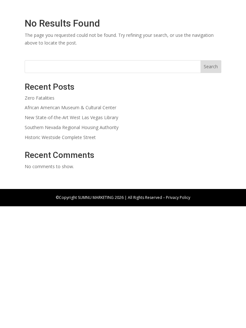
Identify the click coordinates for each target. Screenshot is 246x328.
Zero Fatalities (39, 98)
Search (211, 66)
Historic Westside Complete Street (60, 137)
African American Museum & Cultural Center (70, 107)
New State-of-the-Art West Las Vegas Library (71, 117)
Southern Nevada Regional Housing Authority (72, 127)
